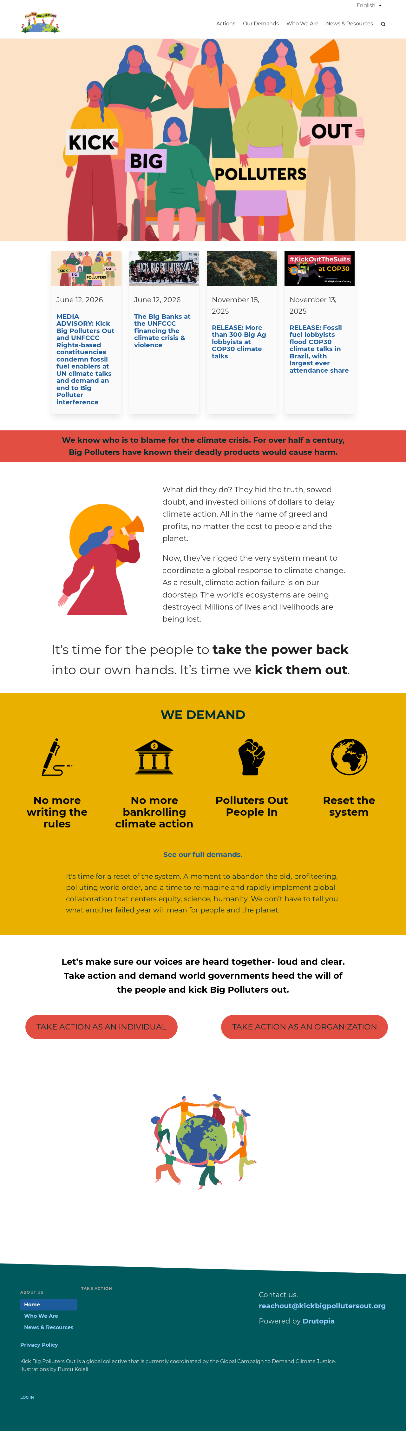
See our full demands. (203, 854)
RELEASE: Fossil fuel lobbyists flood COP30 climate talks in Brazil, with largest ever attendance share (319, 349)
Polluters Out (251, 800)
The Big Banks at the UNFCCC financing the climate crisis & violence (162, 331)
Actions (225, 24)
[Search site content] (383, 24)
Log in (27, 1397)
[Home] (40, 30)
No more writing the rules (57, 812)
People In (252, 812)
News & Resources (349, 24)
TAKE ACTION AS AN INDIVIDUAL (101, 1026)
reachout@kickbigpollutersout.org (322, 1306)
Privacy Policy (39, 1345)
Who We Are (302, 24)
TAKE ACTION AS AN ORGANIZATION (304, 1026)
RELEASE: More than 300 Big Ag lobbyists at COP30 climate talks (239, 342)
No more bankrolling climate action (154, 812)
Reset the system (349, 806)
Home (32, 1305)
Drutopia (319, 1321)
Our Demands (261, 24)
